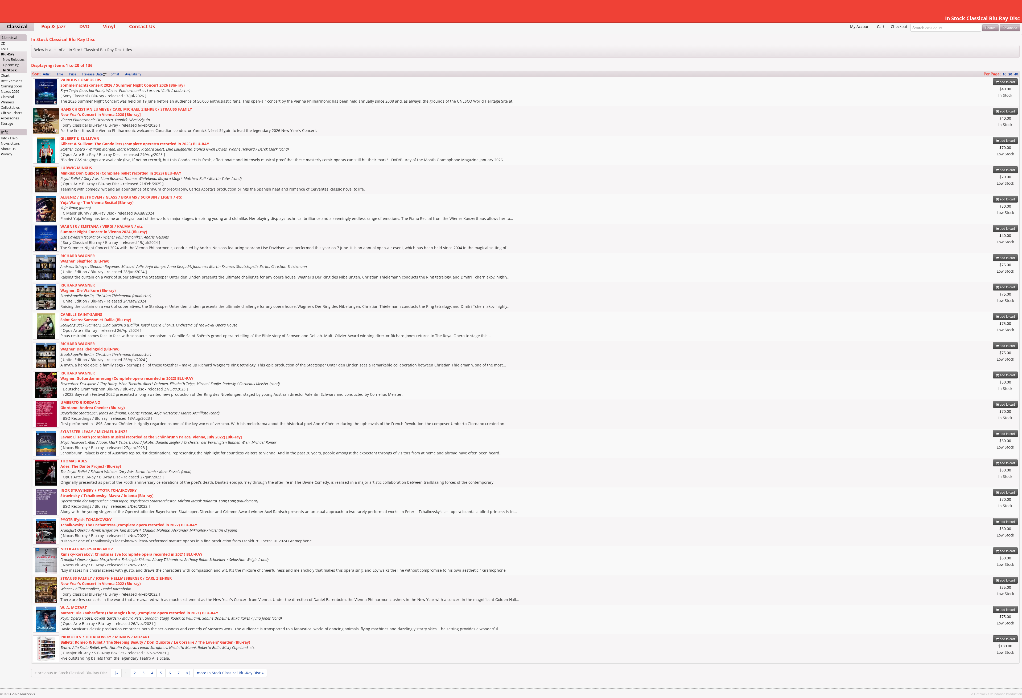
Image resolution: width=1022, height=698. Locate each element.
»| (188, 672)
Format (114, 74)
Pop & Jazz (53, 26)
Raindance (997, 694)
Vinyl (109, 26)
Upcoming (11, 64)
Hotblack (980, 694)
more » (230, 672)
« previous (71, 672)
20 (1010, 74)
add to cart (1007, 81)
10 (1004, 74)
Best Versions (11, 80)
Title (59, 74)
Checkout (899, 26)
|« (116, 672)
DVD (84, 26)
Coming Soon (11, 86)
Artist (47, 74)
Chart (5, 75)
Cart (880, 26)
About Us (8, 148)
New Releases (13, 59)
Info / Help (9, 138)
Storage (7, 123)
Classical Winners (7, 99)
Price (72, 74)
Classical (17, 26)
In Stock (10, 70)
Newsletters (10, 143)
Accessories (10, 118)
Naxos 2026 (10, 91)
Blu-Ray (7, 54)
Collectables (10, 107)
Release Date (92, 74)
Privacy (6, 154)
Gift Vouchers (11, 112)
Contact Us (142, 26)
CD (3, 43)
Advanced (1010, 27)
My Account (860, 26)
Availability (133, 74)
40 (1016, 74)
